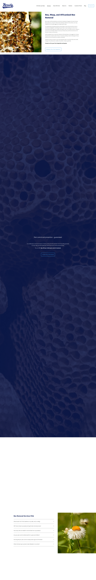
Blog (85, 5)
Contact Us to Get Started (48, 254)
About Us (64, 5)
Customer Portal (78, 5)
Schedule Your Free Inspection (53, 49)
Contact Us (91, 5)
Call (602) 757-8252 (40, 5)
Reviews (70, 5)
